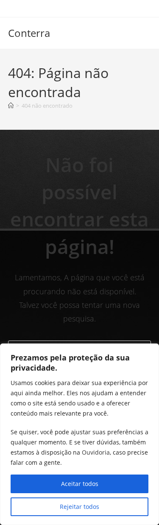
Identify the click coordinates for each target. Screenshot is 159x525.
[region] (79, 434)
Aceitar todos (79, 484)
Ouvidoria (96, 452)
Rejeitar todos (79, 507)
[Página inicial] (11, 105)
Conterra (29, 33)
